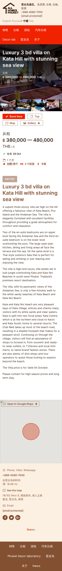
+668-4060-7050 (32, 12)
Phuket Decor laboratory (24, 556)
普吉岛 (25, 39)
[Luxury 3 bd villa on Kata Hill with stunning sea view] (8, 105)
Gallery (32, 123)
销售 (5, 30)
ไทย (31, 20)
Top (37, 116)
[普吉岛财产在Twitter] (11, 517)
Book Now (16, 116)
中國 (25, 20)
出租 (16, 30)
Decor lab (9, 39)
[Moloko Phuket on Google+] (17, 517)
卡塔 (43, 163)
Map (12, 123)
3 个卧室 (29, 163)
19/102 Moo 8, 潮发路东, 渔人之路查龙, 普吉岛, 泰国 (22, 495)
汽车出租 (40, 30)
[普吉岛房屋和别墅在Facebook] (5, 517)
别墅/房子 (12, 163)
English (7, 20)
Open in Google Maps (20, 403)
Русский (17, 20)
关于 (37, 39)
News (36, 566)
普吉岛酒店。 (29, 4)
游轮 (27, 30)
